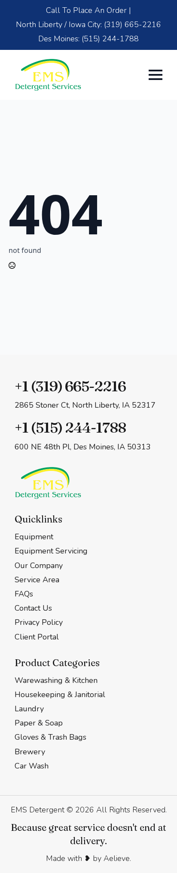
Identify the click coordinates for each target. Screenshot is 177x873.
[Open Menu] (155, 75)
